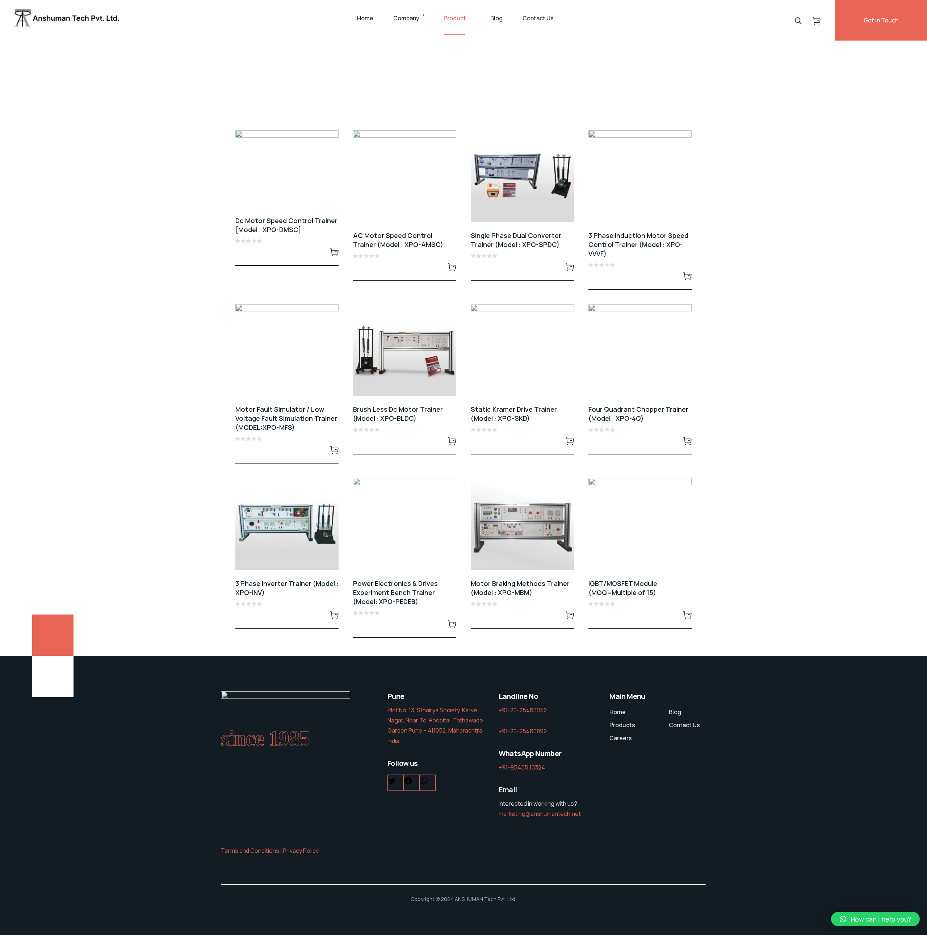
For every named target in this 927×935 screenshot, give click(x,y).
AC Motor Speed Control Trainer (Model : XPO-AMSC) (398, 240)
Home (365, 18)
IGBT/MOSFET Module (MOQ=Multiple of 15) (622, 588)
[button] (875, 919)
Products (622, 725)
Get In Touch (881, 20)
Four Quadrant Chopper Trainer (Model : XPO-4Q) (638, 414)
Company (406, 18)
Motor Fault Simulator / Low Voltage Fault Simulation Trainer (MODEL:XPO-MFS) (286, 418)
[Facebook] (408, 782)
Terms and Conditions (250, 851)
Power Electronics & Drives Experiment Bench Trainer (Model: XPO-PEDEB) (395, 592)
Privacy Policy (301, 851)
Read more (334, 252)
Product (455, 18)
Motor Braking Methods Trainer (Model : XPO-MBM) (520, 588)
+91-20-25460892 (523, 731)
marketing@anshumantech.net (540, 814)
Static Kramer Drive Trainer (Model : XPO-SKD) (514, 414)
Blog (496, 18)
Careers (620, 738)
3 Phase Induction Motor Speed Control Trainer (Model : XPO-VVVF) (638, 244)
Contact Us (538, 18)
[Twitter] (392, 782)
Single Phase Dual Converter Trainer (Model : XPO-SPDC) (516, 240)
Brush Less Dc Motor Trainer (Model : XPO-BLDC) (398, 414)
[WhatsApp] (424, 782)
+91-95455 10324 (522, 767)
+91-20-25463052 (523, 710)
